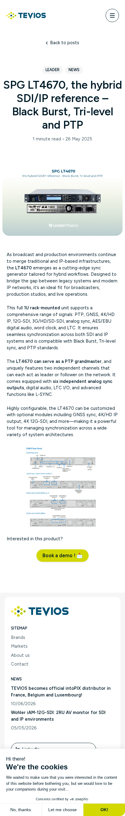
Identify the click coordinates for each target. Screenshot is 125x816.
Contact (20, 664)
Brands (18, 637)
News (74, 69)
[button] (62, 555)
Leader (52, 69)
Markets (19, 646)
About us (20, 655)
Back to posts (64, 42)
